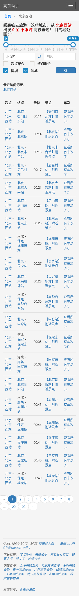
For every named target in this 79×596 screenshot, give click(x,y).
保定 (20, 240)
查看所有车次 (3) (69, 384)
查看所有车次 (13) (69, 187)
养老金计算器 (59, 554)
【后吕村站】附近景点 (51, 170)
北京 (8, 111)
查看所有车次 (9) (69, 116)
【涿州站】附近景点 (52, 424)
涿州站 (22, 429)
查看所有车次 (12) (69, 205)
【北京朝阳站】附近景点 (51, 384)
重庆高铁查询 (22, 569)
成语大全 (34, 558)
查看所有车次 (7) (69, 170)
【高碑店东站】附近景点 (51, 301)
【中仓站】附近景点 (52, 321)
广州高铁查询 (43, 569)
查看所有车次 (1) (69, 223)
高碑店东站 (22, 305)
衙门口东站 (22, 118)
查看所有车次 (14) (69, 134)
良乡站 (22, 265)
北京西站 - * (12, 89)
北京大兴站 (22, 189)
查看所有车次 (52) (69, 342)
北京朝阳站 (22, 386)
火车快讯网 (27, 589)
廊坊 (20, 361)
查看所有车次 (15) (69, 301)
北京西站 (8, 118)
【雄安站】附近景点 (52, 477)
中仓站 (22, 323)
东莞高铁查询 (57, 574)
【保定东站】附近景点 (51, 342)
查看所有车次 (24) (69, 281)
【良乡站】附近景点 (52, 263)
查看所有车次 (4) (69, 424)
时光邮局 (26, 554)
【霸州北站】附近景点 (51, 404)
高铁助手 (11, 5)
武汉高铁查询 (36, 574)
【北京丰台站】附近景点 (51, 152)
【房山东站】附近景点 (51, 205)
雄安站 (22, 482)
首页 (7, 16)
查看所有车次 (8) (69, 404)
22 (14, 506)
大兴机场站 (22, 283)
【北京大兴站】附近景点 (51, 187)
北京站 (22, 136)
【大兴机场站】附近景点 (51, 281)
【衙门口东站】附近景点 (51, 116)
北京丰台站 (22, 154)
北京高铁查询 (50, 565)
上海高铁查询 (29, 565)
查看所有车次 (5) (69, 152)
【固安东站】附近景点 (51, 364)
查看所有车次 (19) (69, 478)
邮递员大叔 (46, 543)
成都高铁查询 (65, 569)
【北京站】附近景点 (52, 133)
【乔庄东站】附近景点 (51, 442)
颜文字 (20, 558)
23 (23, 506)
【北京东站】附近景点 (51, 223)
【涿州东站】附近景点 (51, 243)
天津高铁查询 (14, 574)
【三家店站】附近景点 (51, 460)
